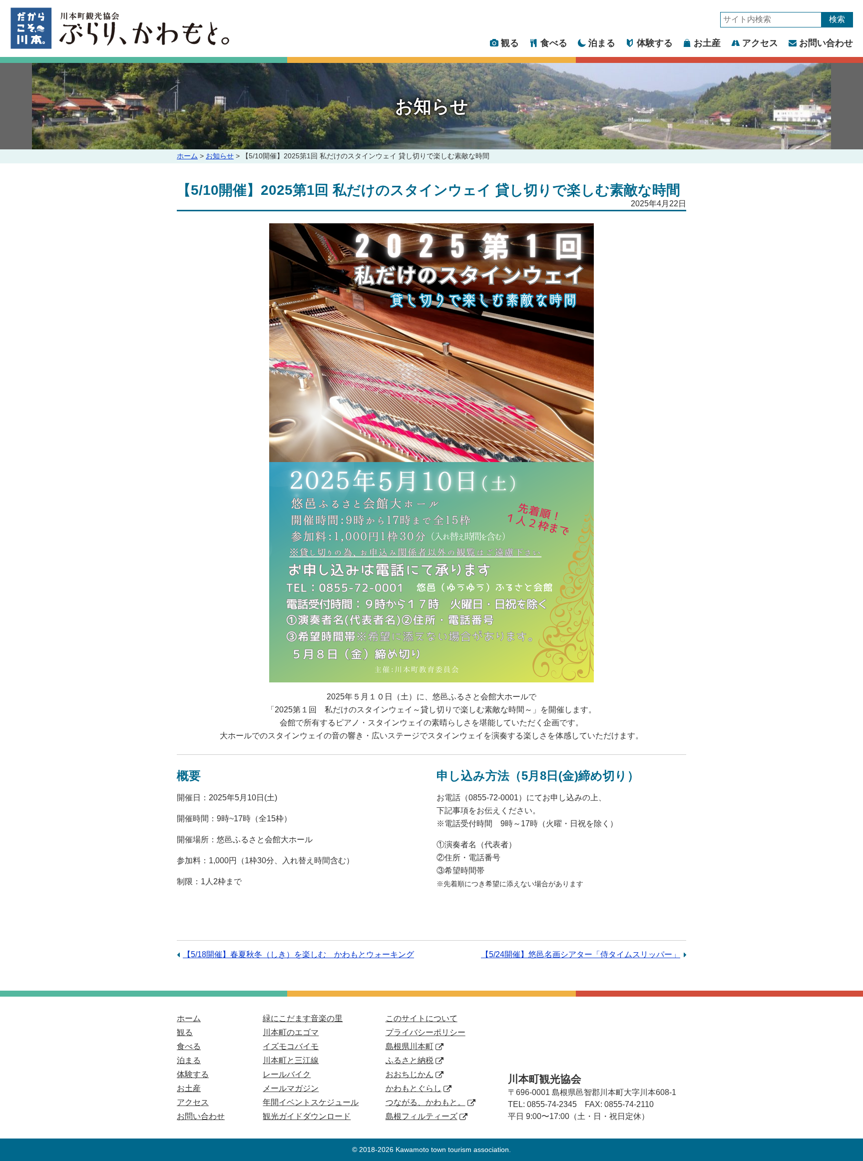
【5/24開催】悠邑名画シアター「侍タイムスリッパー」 (580, 954)
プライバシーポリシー (425, 1032)
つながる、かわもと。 (425, 1102)
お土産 (707, 43)
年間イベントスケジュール (311, 1102)
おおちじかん (409, 1074)
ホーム (187, 156)
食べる (553, 43)
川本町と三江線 (291, 1060)
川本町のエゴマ (291, 1032)
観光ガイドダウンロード (307, 1116)
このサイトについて (421, 1018)
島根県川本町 (409, 1046)
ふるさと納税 (409, 1060)
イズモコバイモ (291, 1046)
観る (510, 43)
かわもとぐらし (413, 1088)
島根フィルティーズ (421, 1116)
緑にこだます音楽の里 (303, 1018)
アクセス (760, 43)
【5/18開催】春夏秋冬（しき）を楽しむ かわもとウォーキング (298, 954)
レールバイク (287, 1074)
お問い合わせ (826, 43)
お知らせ (220, 156)
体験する (655, 43)
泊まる (601, 43)
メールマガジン (291, 1088)
